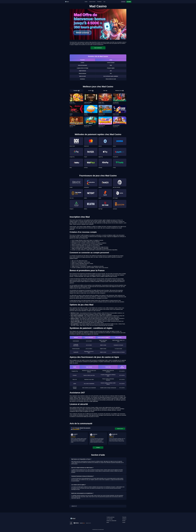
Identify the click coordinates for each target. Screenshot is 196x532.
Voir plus (98, 447)
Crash (104, 90)
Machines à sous (118, 90)
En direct (90, 90)
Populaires (76, 90)
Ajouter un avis (120, 428)
